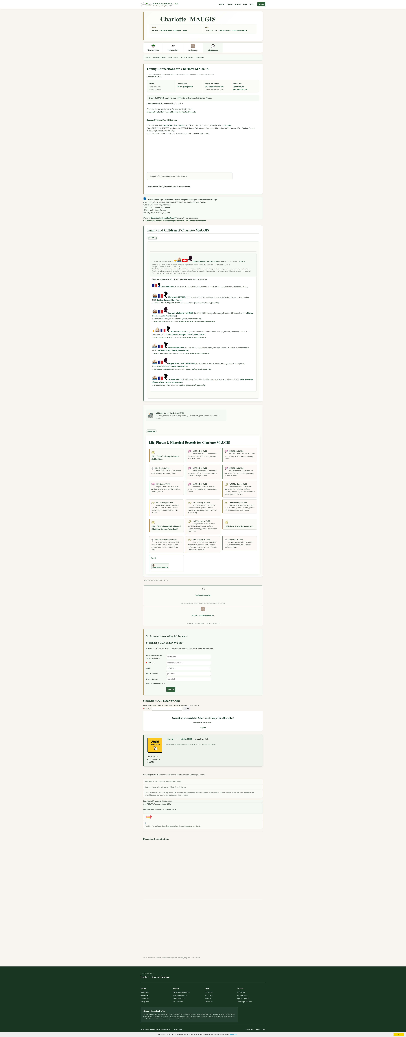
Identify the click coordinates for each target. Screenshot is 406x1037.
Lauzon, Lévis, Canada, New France (233, 30)
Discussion (200, 57)
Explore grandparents (185, 87)
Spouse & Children (159, 57)
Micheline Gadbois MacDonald (163, 218)
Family (148, 57)
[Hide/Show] (152, 238)
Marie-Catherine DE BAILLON (163, 369)
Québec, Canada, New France (169, 300)
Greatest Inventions (180, 995)
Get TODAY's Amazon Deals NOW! (157, 804)
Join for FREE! (186, 739)
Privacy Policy (177, 1029)
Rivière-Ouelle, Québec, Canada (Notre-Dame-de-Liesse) (196, 321)
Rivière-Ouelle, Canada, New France (172, 366)
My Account (241, 992)
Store (251, 4)
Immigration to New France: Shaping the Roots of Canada (171, 112)
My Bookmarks (242, 995)
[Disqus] (203, 867)
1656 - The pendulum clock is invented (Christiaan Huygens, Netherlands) (166, 527)
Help (245, 4)
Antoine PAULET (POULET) (162, 385)
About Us (208, 998)
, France (241, 261)
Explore (229, 4)
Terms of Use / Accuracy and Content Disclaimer (156, 1029)
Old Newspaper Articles (181, 992)
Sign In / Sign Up (243, 998)
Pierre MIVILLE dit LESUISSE (174, 125)
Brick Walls (209, 995)
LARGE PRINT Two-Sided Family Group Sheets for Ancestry (203, 623)
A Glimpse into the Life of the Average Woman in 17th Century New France (174, 221)
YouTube (257, 1029)
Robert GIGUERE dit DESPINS (163, 337)
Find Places (145, 995)
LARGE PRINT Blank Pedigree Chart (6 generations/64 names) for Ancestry (203, 603)
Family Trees (145, 1002)
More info (233, 1034)
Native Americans (179, 998)
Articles (238, 4)
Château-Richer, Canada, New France (172, 350)
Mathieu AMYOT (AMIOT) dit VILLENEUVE (167, 303)
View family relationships (214, 87)
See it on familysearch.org (160, 567)
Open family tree (239, 87)
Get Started (209, 992)
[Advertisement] (203, 150)
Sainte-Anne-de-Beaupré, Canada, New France (185, 334)
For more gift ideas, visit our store (157, 801)
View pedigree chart (240, 89)
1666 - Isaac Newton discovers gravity (239, 526)
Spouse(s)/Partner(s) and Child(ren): (162, 120)
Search (221, 4)
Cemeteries (145, 998)
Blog (264, 1029)
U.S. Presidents (178, 1002)
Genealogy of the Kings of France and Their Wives (163, 781)
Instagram (249, 1029)
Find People (145, 992)
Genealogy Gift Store (244, 1002)
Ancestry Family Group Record (203, 615)
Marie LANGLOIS (159, 319)
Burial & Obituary (187, 57)
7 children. (227, 125)
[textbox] (167, 708)
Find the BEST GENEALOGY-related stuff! (160, 809)
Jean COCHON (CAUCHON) (162, 353)
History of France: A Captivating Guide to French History (165, 787)
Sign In (261, 4)
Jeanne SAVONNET (160, 321)
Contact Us (209, 1002)
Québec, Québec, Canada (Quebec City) (206, 303)
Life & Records (173, 57)
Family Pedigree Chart (203, 595)
